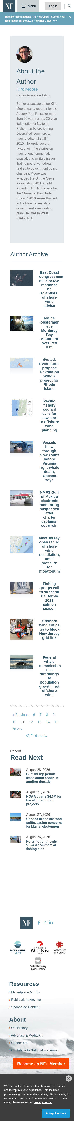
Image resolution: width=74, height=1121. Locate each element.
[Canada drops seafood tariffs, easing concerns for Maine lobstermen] (15, 817)
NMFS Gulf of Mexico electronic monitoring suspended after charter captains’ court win (49, 509)
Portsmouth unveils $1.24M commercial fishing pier (41, 845)
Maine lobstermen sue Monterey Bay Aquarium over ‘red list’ (49, 332)
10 (14, 722)
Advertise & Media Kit (26, 1035)
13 (39, 722)
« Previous (20, 715)
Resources (24, 984)
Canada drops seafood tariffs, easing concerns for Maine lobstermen (44, 822)
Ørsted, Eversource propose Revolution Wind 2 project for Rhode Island (49, 374)
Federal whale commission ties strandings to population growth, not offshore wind (50, 676)
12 (31, 722)
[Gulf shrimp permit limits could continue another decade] (15, 772)
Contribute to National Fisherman (35, 1050)
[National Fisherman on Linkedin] (50, 922)
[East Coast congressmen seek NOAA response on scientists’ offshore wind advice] (21, 278)
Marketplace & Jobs (25, 992)
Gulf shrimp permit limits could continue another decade (42, 777)
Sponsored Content (25, 1007)
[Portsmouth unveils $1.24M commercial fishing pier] (15, 839)
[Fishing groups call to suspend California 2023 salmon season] (21, 588)
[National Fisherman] (9, 6)
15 (56, 722)
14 (48, 722)
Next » (17, 729)
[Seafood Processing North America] (38, 963)
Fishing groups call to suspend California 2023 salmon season (49, 596)
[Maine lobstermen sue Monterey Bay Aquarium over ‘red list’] (21, 323)
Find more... (39, 736)
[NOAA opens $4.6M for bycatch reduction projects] (15, 794)
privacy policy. (43, 1102)
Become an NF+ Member (41, 1063)
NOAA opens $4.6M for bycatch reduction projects (43, 800)
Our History (19, 1028)
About (17, 1019)
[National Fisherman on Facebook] (39, 922)
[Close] (69, 1078)
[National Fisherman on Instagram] (44, 922)
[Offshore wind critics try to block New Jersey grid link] (21, 629)
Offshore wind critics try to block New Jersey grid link (49, 629)
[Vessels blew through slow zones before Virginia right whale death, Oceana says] (21, 447)
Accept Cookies (56, 1113)
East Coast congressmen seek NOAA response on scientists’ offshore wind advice (51, 289)
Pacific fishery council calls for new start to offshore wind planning (49, 415)
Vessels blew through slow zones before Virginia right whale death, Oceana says (49, 461)
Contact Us (19, 1043)
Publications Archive (26, 999)
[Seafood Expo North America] (60, 947)
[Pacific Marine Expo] (17, 947)
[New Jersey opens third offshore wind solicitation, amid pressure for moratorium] (21, 544)
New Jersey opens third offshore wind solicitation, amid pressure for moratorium (49, 554)
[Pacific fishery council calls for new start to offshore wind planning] (21, 408)
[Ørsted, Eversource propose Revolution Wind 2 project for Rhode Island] (21, 363)
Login (53, 6)
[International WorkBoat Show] (40, 947)
